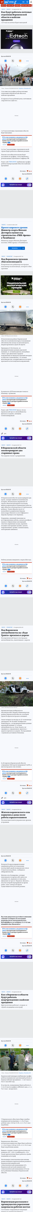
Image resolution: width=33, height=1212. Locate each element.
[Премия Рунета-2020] (15, 2)
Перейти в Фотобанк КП (25, 88)
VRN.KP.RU (12, 162)
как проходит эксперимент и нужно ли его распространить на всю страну (15, 139)
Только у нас (10, 5)
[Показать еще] (27, 61)
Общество (8, 9)
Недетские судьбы (26, 5)
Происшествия (9, 256)
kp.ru (30, 171)
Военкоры (17, 5)
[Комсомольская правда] (9, 2)
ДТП (5, 433)
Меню (2, 2)
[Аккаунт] (31, 2)
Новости (3, 5)
